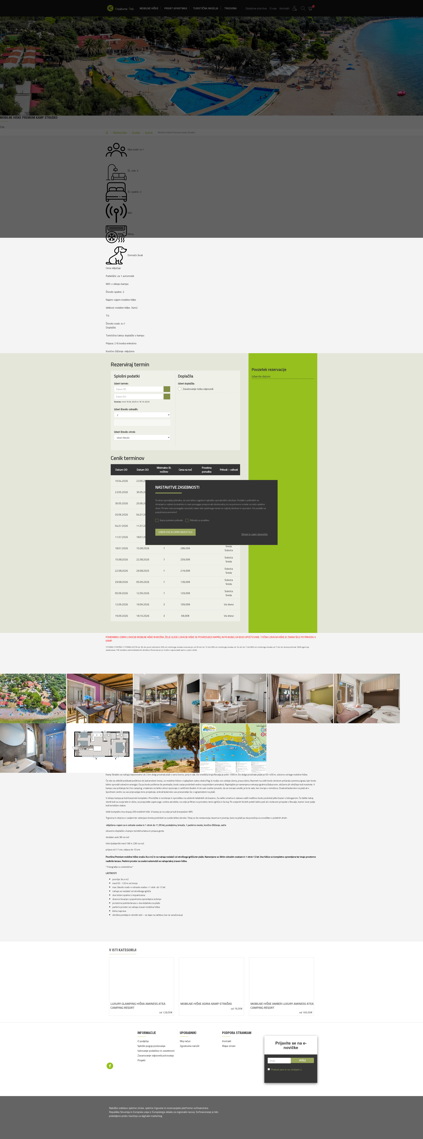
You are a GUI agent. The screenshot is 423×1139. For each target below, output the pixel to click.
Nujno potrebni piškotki (171, 520)
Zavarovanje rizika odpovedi (197, 389)
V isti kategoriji (122, 950)
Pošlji (302, 1060)
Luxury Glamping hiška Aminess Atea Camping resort (138, 1006)
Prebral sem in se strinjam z (290, 1071)
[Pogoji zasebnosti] (120, 1045)
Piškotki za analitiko (199, 520)
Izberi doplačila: (186, 383)
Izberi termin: (121, 383)
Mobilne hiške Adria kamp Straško (206, 1004)
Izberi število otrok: (124, 432)
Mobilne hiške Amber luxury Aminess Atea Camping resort (282, 1006)
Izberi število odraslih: (126, 409)
